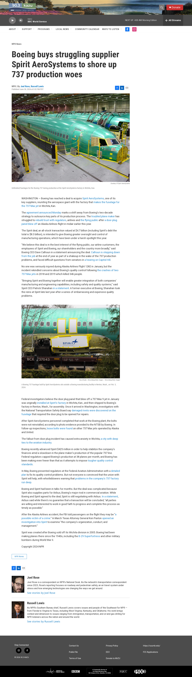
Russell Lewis (37, 86)
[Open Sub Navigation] (18, 29)
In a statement (110, 496)
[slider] (25, 20)
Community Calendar (87, 29)
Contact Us (74, 646)
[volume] (20, 20)
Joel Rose (25, 86)
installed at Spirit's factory (51, 402)
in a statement (61, 288)
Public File (73, 652)
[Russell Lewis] (18, 609)
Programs (44, 29)
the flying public (89, 220)
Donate (176, 7)
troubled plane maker (103, 216)
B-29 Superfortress (89, 536)
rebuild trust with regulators (51, 220)
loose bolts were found (60, 428)
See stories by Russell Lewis (43, 621)
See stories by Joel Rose (41, 592)
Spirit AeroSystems (93, 198)
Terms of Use (75, 658)
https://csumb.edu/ (151, 646)
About (12, 29)
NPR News (17, 44)
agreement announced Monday (43, 212)
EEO (108, 652)
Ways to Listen (110, 29)
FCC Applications (150, 652)
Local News (62, 29)
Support (27, 29)
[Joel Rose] (18, 584)
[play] (12, 20)
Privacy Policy (112, 646)
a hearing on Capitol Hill (97, 259)
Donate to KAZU (113, 658)
